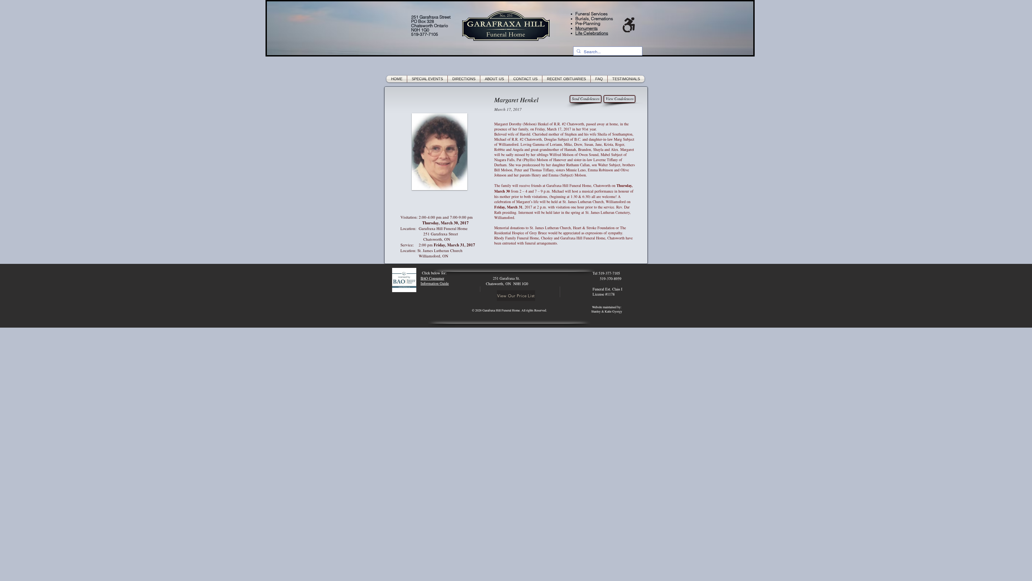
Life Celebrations (591, 33)
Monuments (586, 28)
